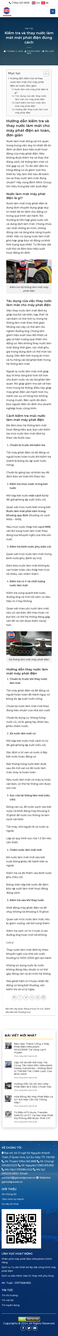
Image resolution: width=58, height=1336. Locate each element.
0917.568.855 (23, 1282)
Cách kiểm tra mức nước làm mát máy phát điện (30, 104)
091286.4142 (24, 1169)
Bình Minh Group (40, 182)
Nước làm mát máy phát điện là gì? (31, 91)
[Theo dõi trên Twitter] (29, 1328)
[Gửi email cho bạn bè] (32, 997)
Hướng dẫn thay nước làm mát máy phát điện (31, 111)
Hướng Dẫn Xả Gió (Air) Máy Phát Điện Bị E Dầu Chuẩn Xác (33, 1085)
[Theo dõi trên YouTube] (35, 1328)
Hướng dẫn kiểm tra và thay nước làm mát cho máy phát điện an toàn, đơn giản (27, 82)
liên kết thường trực (20, 1012)
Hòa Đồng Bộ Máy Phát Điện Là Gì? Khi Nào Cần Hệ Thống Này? (33, 1099)
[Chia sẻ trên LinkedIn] (43, 997)
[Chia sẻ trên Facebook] (20, 997)
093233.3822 (10, 1173)
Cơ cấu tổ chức (10, 1204)
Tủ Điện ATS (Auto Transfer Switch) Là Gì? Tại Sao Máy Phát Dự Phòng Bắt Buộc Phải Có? (33, 1115)
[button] (52, 11)
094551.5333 (9, 1165)
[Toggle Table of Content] (44, 73)
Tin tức (29, 28)
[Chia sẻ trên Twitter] (26, 997)
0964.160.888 (27, 1161)
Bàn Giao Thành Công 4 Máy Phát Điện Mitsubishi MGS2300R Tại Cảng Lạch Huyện (31, 1048)
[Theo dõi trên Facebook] (23, 1328)
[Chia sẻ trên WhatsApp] (14, 997)
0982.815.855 (45, 1165)
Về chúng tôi (9, 1194)
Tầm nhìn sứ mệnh (13, 1199)
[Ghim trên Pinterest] (37, 997)
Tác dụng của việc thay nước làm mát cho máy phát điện (30, 98)
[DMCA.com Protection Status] (29, 1318)
